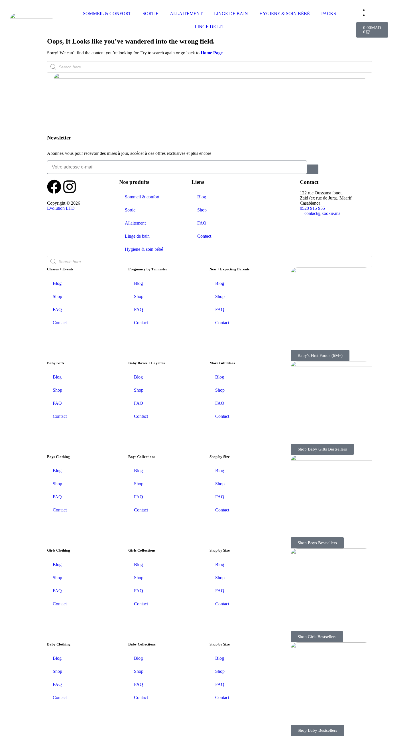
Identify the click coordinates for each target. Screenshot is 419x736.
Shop (202, 209)
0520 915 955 (312, 208)
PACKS (328, 13)
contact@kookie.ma (322, 213)
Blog (201, 196)
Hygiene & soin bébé (144, 249)
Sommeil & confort (142, 196)
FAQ (201, 223)
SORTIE (150, 13)
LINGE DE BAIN (231, 13)
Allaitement (135, 223)
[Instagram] (69, 187)
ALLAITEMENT (186, 13)
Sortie (130, 209)
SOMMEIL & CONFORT (107, 13)
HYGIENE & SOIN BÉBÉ (284, 13)
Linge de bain (137, 236)
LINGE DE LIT (209, 26)
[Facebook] (54, 187)
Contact (204, 236)
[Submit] (312, 169)
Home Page (212, 52)
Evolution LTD (61, 208)
